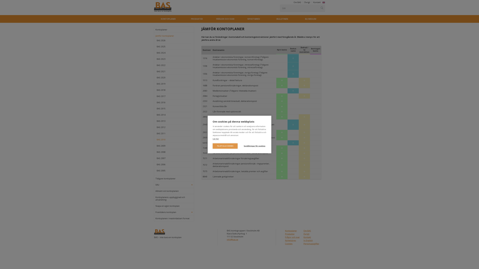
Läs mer (216, 139)
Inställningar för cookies (254, 146)
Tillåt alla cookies (225, 146)
